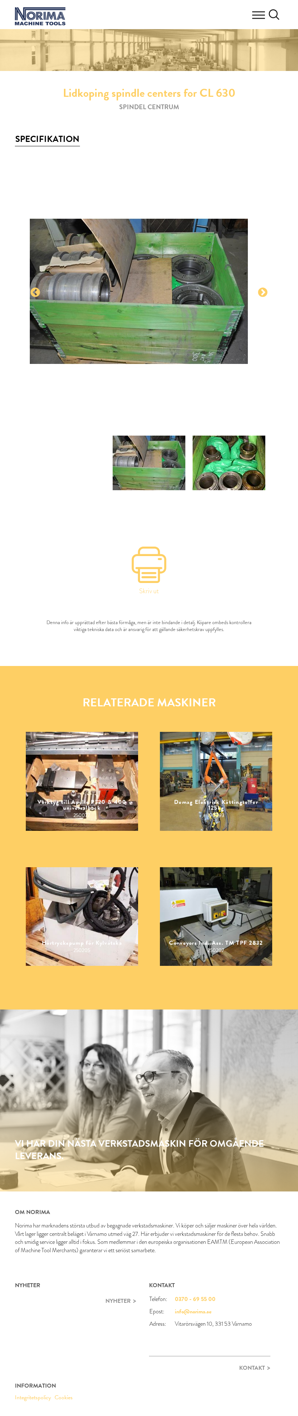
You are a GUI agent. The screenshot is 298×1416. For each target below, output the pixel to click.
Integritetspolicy (33, 1397)
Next (262, 292)
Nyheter (118, 1301)
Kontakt (252, 1368)
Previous (35, 292)
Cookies (64, 1397)
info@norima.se (193, 1311)
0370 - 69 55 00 (195, 1299)
